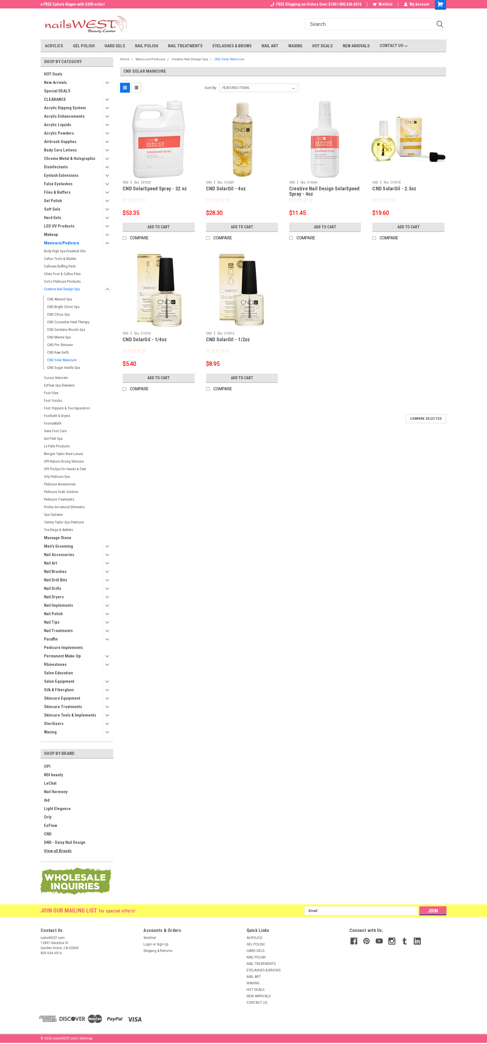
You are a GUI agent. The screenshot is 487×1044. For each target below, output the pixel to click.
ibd (47, 800)
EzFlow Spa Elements (59, 385)
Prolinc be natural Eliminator (64, 507)
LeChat (50, 783)
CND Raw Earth (58, 352)
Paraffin (51, 639)
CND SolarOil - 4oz (226, 188)
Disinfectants (56, 166)
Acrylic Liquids (57, 124)
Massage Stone (57, 537)
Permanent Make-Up (62, 656)
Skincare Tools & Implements (70, 715)
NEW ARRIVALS (356, 45)
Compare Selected (426, 419)
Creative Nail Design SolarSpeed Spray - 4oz (324, 191)
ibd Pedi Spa (53, 438)
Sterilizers (53, 723)
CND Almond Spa (59, 299)
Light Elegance (57, 808)
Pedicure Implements (63, 647)
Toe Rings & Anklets (58, 530)
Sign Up (162, 944)
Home (124, 59)
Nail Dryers (54, 596)
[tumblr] (404, 941)
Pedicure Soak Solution (61, 492)
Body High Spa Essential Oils (65, 251)
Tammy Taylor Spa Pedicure (64, 522)
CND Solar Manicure (61, 360)
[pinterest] (366, 941)
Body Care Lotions (60, 150)
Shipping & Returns (157, 951)
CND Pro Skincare (60, 345)
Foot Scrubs (53, 400)
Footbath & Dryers (57, 416)
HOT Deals (53, 74)
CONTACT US (392, 45)
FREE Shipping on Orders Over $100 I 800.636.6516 (318, 4)
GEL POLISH (84, 45)
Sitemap (86, 1038)
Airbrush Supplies (60, 141)
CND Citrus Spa (58, 314)
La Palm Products (57, 446)
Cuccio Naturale (56, 378)
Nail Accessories (59, 554)
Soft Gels (52, 209)
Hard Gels (52, 217)
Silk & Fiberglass (59, 689)
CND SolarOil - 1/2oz (228, 339)
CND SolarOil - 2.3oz (394, 188)
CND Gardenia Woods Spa (66, 329)
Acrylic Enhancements (64, 116)
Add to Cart (158, 227)
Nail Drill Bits (55, 580)
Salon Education (58, 672)
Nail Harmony (56, 791)
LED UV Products (59, 226)
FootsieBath (52, 423)
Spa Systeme (53, 514)
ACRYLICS (54, 45)
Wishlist (385, 4)
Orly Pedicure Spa (57, 476)
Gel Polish (53, 200)
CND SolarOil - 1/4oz (145, 339)
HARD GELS (115, 45)
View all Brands (58, 850)
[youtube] (379, 941)
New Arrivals (55, 82)
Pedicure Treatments (59, 499)
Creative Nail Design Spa (62, 289)
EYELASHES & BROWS (232, 45)
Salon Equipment (59, 681)
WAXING (295, 45)
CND (48, 833)
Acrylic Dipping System (65, 107)
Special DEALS (57, 90)
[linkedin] (417, 941)
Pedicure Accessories (60, 484)
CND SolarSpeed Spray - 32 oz (155, 188)
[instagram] (391, 941)
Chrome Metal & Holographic (70, 158)
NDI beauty (53, 774)
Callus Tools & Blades (60, 258)
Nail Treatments (58, 630)
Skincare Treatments (63, 706)
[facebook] (353, 941)
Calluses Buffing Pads (60, 266)
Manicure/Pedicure (61, 243)
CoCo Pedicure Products (62, 281)
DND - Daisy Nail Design (64, 842)
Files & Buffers (57, 192)
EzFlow (50, 825)
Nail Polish (53, 613)
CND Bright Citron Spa (63, 307)
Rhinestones (55, 664)
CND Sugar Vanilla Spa (63, 367)
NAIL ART (270, 45)
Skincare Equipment (62, 698)
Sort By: (211, 88)
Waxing (50, 732)
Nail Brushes (55, 571)
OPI (47, 766)
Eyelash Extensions (61, 175)
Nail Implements (58, 605)
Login (147, 944)
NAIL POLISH (146, 45)
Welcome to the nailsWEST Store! (69, 4)
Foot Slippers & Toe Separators (67, 408)
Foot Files (51, 393)
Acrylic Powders (59, 133)
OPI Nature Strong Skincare (64, 461)
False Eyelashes (58, 183)
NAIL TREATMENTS (185, 45)
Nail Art (50, 563)
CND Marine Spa (59, 337)
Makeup (51, 234)
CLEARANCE (55, 99)
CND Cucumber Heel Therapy (68, 322)
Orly (48, 817)
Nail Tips (51, 622)
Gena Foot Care (55, 431)
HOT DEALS (322, 45)
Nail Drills (52, 588)
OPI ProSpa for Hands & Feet (65, 469)
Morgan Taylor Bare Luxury (63, 454)
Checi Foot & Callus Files (62, 274)
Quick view (158, 173)
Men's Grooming (58, 546)
